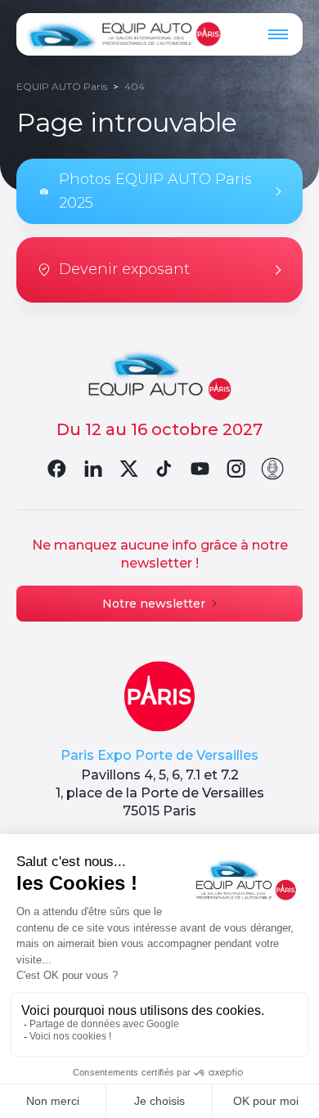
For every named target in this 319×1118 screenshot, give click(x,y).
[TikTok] (164, 468)
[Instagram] (236, 468)
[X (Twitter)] (128, 468)
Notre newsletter (153, 603)
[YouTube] (200, 468)
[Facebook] (56, 468)
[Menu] (278, 34)
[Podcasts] (272, 468)
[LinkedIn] (92, 468)
